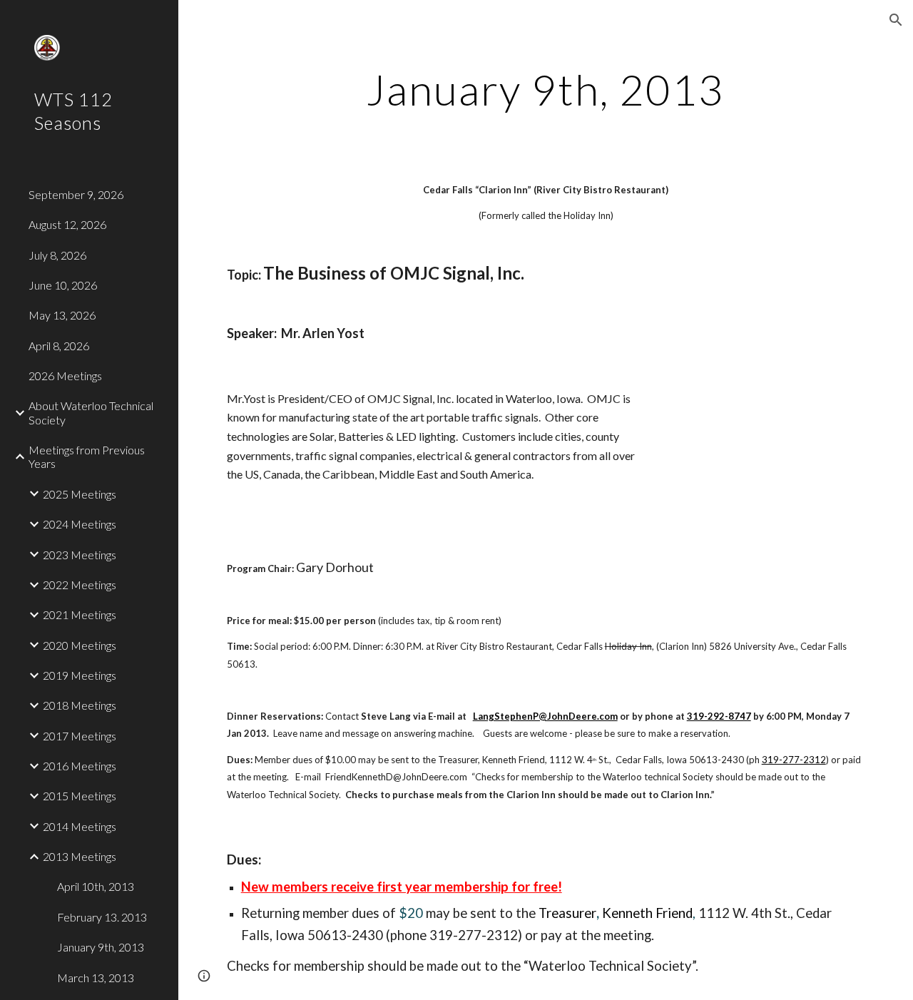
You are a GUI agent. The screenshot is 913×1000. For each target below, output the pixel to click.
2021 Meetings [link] (79, 614)
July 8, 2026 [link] (57, 255)
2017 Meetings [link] (79, 736)
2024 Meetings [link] (79, 524)
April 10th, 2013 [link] (95, 886)
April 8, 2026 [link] (59, 345)
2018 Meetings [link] (79, 705)
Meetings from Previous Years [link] (87, 456)
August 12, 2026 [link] (67, 224)
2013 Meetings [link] (79, 856)
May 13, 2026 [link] (62, 315)
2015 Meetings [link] (79, 795)
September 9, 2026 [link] (76, 194)
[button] (896, 20)
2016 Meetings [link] (79, 765)
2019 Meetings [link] (79, 675)
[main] (545, 89)
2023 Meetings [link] (79, 554)
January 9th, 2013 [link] (100, 947)
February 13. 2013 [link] (102, 917)
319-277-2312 (794, 759)
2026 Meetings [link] (65, 375)
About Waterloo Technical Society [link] (91, 412)
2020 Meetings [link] (79, 645)
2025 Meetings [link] (79, 494)
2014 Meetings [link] (79, 826)
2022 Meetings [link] (79, 584)
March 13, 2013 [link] (95, 977)
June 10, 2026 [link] (63, 285)
